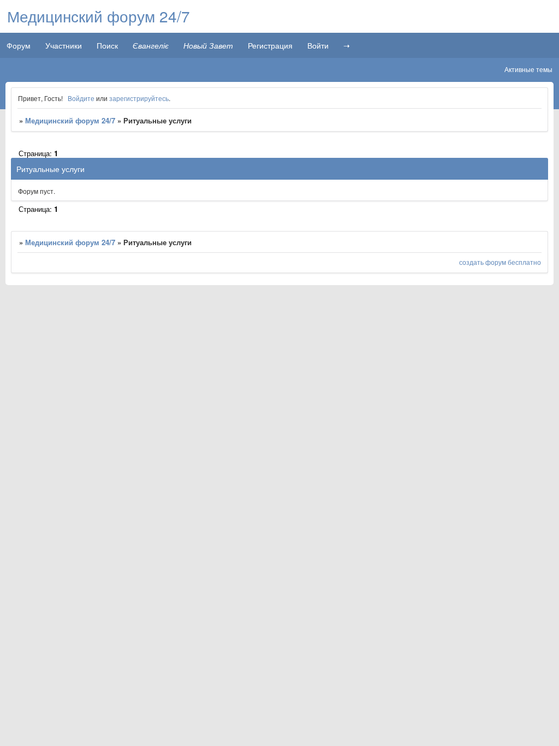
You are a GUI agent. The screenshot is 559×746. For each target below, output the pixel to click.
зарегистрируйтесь (139, 98)
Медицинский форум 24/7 (70, 120)
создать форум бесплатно (500, 262)
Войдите (81, 98)
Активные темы (528, 69)
